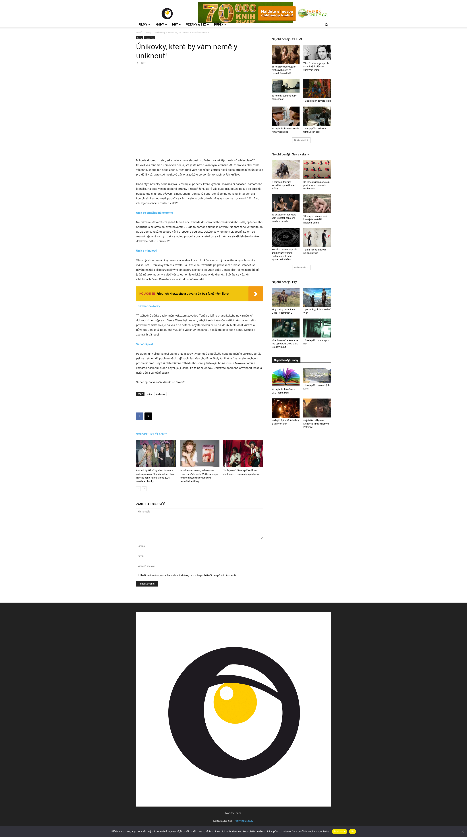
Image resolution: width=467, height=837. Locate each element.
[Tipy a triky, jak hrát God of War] (317, 297)
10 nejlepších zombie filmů (317, 100)
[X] (148, 416)
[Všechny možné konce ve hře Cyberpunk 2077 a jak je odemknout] (286, 328)
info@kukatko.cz (244, 820)
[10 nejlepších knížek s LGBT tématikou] (286, 377)
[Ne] (462, 831)
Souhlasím (340, 831)
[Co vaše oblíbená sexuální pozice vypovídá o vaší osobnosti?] (317, 169)
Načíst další (300, 140)
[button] (326, 25)
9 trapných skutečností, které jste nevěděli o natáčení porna (315, 219)
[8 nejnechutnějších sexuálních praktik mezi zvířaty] (286, 169)
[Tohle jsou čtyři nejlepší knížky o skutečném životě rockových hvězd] (243, 453)
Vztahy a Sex (196, 24)
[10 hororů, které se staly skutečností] (286, 86)
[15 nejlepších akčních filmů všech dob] (317, 116)
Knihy (159, 24)
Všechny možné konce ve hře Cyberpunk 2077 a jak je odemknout (285, 343)
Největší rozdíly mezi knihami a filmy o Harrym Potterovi (316, 423)
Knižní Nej (160, 32)
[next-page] (144, 488)
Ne (352, 831)
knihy (149, 394)
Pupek (218, 24)
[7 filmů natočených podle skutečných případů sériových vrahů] (317, 52)
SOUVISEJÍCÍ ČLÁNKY (151, 434)
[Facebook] (139, 416)
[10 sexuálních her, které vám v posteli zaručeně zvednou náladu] (286, 203)
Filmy (143, 24)
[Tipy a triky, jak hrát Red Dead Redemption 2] (286, 297)
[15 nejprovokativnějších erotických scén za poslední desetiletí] (286, 54)
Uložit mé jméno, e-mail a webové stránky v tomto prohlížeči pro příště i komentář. (189, 575)
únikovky (160, 394)
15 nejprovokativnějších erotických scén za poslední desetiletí (284, 70)
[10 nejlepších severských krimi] (317, 375)
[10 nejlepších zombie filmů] (317, 88)
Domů (139, 32)
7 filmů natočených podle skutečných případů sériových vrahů (316, 66)
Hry (175, 24)
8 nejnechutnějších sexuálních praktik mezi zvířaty (284, 185)
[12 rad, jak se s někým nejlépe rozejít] (317, 237)
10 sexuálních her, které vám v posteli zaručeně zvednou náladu (284, 218)
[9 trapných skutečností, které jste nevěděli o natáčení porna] (317, 203)
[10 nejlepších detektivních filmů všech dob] (286, 116)
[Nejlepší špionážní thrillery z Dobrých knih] (286, 407)
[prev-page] (138, 488)
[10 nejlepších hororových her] (317, 328)
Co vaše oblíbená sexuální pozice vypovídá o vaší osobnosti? (316, 185)
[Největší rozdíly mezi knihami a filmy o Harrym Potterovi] (317, 407)
